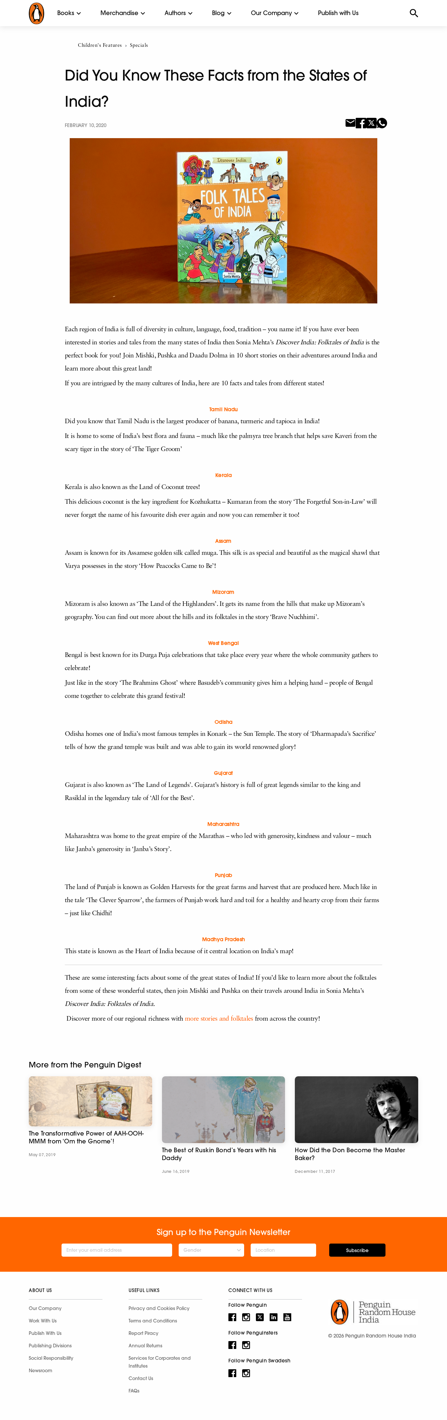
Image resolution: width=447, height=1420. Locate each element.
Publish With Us (45, 1333)
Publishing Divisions (50, 1346)
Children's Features (100, 45)
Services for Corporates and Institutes (160, 1362)
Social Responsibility (51, 1358)
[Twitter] (371, 122)
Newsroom (40, 1371)
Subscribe (357, 1250)
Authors (175, 13)
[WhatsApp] (382, 122)
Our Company (271, 13)
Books (65, 13)
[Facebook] (361, 122)
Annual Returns (145, 1346)
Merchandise (119, 13)
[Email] (350, 122)
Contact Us (141, 1378)
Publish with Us (338, 13)
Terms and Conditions (153, 1321)
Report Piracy (143, 1333)
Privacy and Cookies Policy (159, 1308)
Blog (218, 13)
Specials (139, 45)
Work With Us (43, 1321)
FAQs (134, 1391)
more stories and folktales (219, 1019)
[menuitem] (65, 13)
